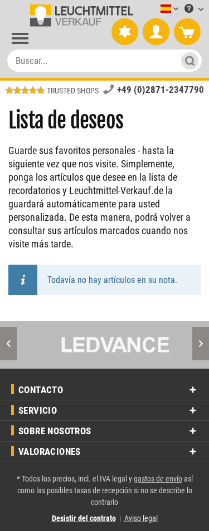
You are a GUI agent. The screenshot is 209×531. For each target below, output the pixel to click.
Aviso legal (141, 518)
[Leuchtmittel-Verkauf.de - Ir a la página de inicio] (79, 15)
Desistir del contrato (84, 518)
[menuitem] (153, 9)
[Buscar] (186, 60)
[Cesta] (187, 32)
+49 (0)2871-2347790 (160, 89)
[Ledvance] (108, 344)
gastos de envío (158, 478)
